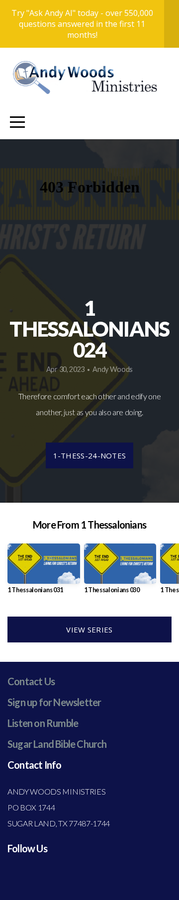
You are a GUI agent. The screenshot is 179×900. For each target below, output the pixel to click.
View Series (89, 629)
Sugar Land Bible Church (57, 744)
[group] (43, 572)
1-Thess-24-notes (89, 455)
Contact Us (31, 681)
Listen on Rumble (42, 723)
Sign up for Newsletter (54, 702)
